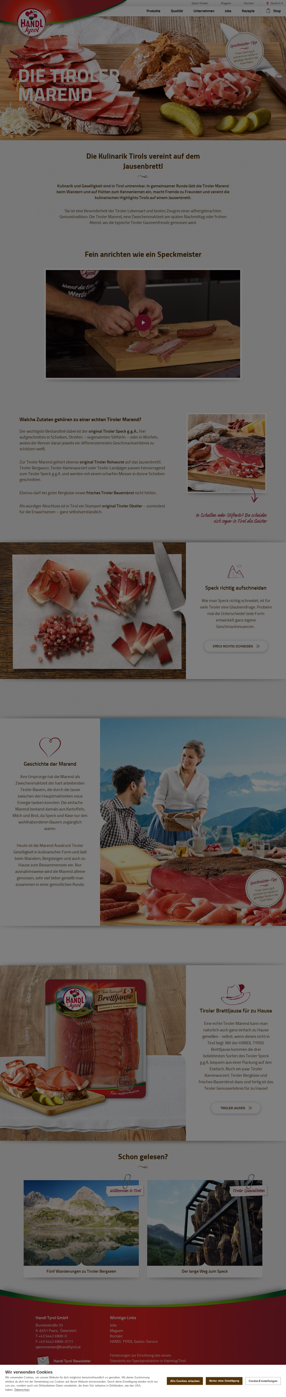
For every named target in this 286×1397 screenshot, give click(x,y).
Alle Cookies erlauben (185, 1381)
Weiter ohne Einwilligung (224, 1380)
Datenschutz (22, 1389)
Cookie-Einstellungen (263, 1381)
